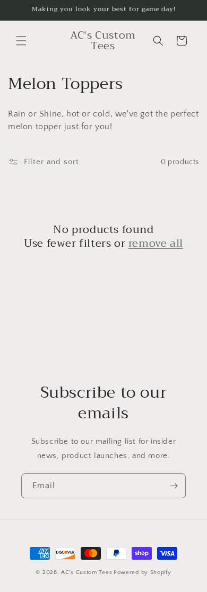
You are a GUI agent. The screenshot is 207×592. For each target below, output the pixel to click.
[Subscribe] (173, 485)
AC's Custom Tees (86, 572)
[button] (21, 40)
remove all (155, 243)
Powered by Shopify (142, 572)
